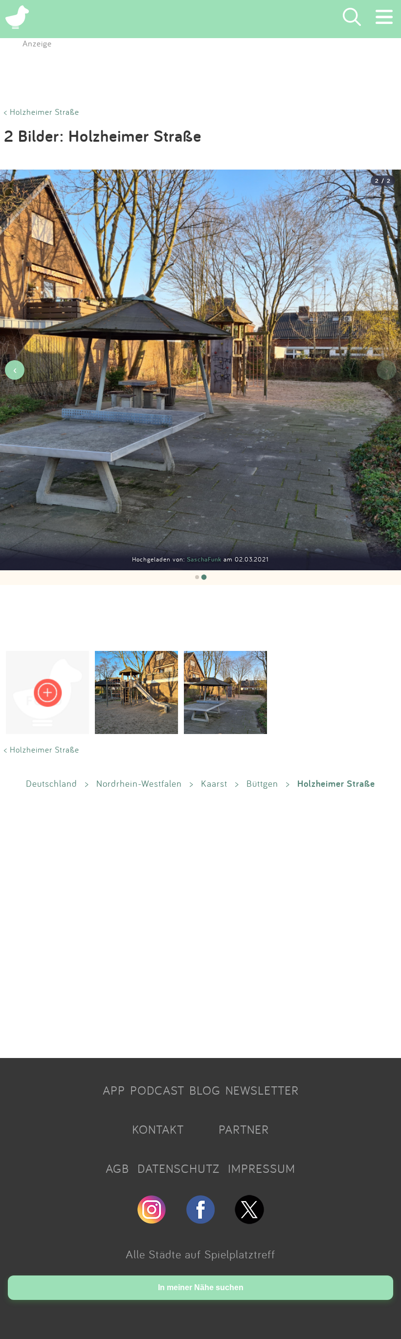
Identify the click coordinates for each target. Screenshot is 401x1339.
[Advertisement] (200, 923)
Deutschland (51, 783)
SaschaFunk (205, 559)
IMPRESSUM (261, 1168)
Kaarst (214, 783)
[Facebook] (200, 1219)
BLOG (205, 1090)
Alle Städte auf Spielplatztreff (200, 1254)
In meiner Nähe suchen (201, 1287)
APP (114, 1090)
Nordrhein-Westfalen (139, 783)
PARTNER (244, 1129)
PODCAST (157, 1090)
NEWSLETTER (262, 1090)
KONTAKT (158, 1129)
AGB (117, 1168)
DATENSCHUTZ (178, 1168)
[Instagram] (151, 1219)
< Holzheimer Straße (41, 112)
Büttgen (262, 783)
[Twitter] (249, 1219)
